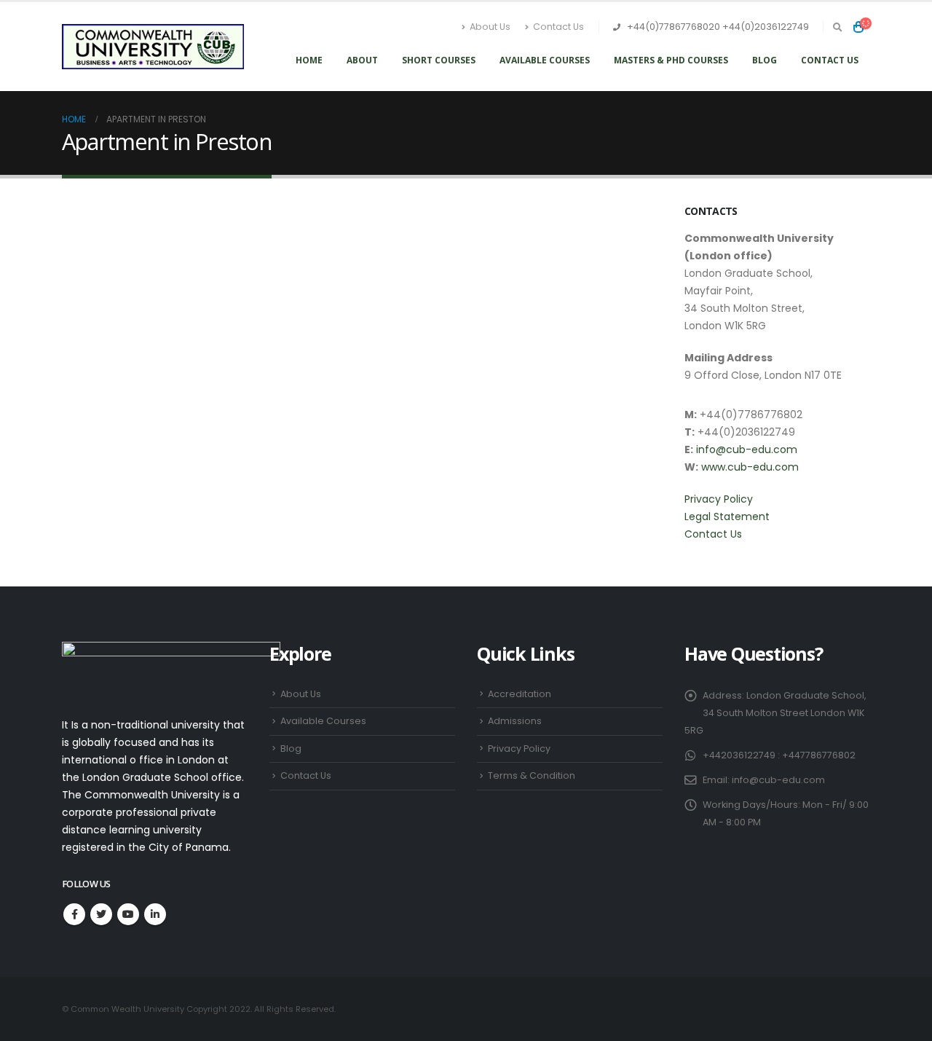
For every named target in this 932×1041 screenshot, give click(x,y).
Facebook (74, 914)
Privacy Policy (718, 499)
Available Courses (544, 60)
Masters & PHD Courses (671, 60)
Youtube (128, 914)
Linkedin (155, 914)
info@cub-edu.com (746, 449)
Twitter (101, 914)
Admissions (515, 721)
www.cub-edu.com (750, 467)
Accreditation (519, 694)
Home (309, 60)
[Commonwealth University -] (153, 47)
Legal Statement (727, 516)
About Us (490, 26)
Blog (764, 60)
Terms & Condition (531, 775)
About (362, 60)
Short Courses (438, 60)
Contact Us (558, 26)
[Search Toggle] (837, 27)
